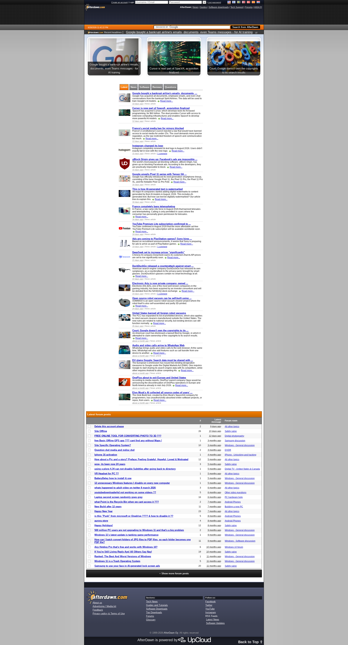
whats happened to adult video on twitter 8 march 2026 (125, 487)
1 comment (162, 154)
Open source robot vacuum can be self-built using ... (162, 298)
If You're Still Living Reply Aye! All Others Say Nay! (123, 551)
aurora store (101, 520)
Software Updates (215, 623)
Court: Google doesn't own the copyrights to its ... (160, 330)
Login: (132, 2)
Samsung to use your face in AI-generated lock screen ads (127, 565)
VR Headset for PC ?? (106, 473)
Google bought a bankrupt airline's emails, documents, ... (164, 93)
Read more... (166, 101)
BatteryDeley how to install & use (112, 478)
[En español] (253, 2)
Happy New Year (103, 511)
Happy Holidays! (103, 525)
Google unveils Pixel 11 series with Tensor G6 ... (159, 174)
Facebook (210, 601)
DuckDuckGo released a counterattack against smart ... (163, 266)
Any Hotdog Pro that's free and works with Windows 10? (126, 547)
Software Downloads (156, 608)
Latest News (212, 619)
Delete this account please (109, 426)
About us (97, 602)
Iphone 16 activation (105, 454)
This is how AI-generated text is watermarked (157, 189)
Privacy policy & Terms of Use (109, 613)
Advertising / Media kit (104, 606)
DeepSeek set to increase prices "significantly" (158, 252)
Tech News (152, 601)
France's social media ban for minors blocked (158, 128)
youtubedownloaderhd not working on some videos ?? (125, 492)
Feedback (98, 610)
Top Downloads (154, 612)
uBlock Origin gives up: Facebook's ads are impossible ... (164, 159)
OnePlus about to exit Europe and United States (159, 377)
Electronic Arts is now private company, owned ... (160, 283)
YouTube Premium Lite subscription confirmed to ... (161, 223)
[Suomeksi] (234, 2)
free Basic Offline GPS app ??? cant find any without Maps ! (128, 440)
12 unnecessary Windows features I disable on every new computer (132, 483)
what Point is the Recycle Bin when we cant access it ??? (126, 501)
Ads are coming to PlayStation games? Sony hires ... (162, 238)
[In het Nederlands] (258, 2)
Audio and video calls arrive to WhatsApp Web (158, 345)
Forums (150, 616)
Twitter (208, 605)
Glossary (151, 619)
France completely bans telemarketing (153, 206)
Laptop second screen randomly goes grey (118, 497)
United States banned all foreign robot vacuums (159, 313)
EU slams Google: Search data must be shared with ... (162, 360)
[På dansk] (248, 2)
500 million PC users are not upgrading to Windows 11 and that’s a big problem (139, 530)
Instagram (210, 612)
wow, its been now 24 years (109, 464)
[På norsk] (243, 2)
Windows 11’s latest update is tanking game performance (126, 534)
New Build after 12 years (107, 506)
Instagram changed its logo (147, 145)
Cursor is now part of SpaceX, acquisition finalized (161, 108)
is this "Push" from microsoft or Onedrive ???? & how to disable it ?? (133, 516)
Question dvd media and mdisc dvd (114, 450)
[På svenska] (239, 2)
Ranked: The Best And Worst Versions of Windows (122, 556)
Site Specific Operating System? (112, 445)
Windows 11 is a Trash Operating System (117, 561)
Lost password (214, 2)
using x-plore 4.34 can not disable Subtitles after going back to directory (135, 468)
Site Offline (100, 431)
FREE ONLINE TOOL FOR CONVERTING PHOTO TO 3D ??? (127, 435)
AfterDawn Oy (171, 632)
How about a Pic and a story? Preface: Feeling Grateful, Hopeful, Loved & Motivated (141, 459)
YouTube (210, 608)
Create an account (119, 2)
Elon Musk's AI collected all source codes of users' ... (162, 392)
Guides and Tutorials (157, 605)
